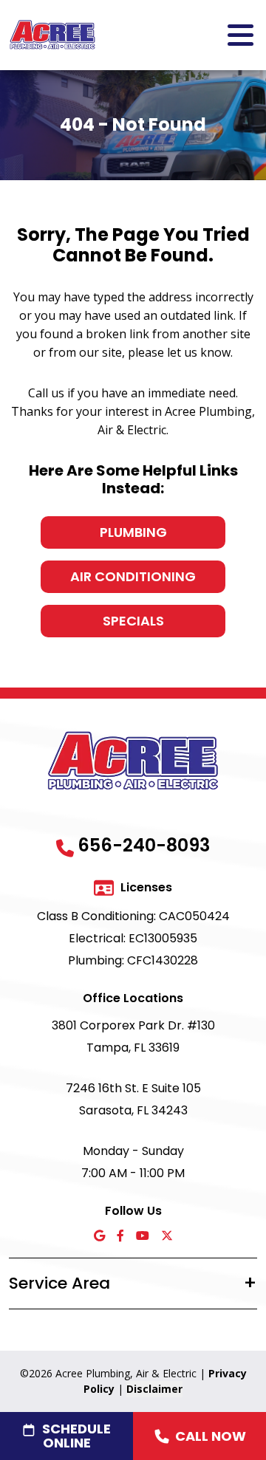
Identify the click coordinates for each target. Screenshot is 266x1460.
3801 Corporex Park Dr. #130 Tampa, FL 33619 (133, 1036)
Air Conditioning (133, 576)
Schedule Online (76, 1435)
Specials (133, 620)
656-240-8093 (144, 845)
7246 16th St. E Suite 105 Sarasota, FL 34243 (133, 1099)
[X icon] (167, 1236)
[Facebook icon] (120, 1236)
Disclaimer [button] (154, 1389)
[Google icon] (99, 1236)
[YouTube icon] (142, 1236)
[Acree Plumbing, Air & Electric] (52, 34)
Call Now (210, 1436)
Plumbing (133, 532)
